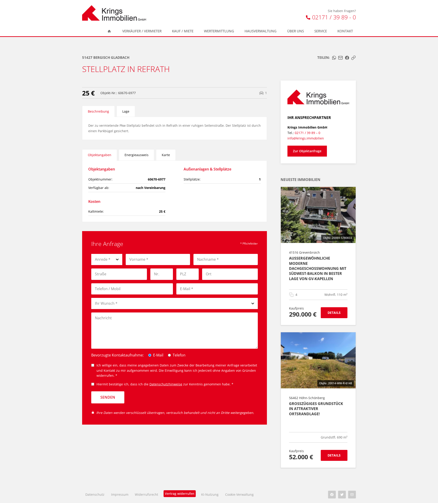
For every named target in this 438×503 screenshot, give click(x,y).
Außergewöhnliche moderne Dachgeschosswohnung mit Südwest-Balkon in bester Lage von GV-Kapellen (317, 268)
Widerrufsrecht (146, 494)
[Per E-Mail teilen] (340, 57)
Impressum (119, 494)
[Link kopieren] (353, 57)
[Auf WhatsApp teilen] (334, 57)
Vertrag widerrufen (179, 493)
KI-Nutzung (210, 494)
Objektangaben (99, 155)
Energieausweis (137, 155)
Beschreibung (98, 111)
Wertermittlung (219, 31)
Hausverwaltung (260, 31)
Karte (166, 155)
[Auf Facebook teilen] (347, 57)
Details (334, 312)
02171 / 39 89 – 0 (307, 133)
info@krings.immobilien (305, 138)
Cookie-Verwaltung (239, 494)
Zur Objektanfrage (307, 151)
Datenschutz (94, 494)
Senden (107, 397)
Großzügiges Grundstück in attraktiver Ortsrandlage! (316, 408)
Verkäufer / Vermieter (142, 31)
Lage (125, 111)
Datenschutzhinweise (165, 384)
